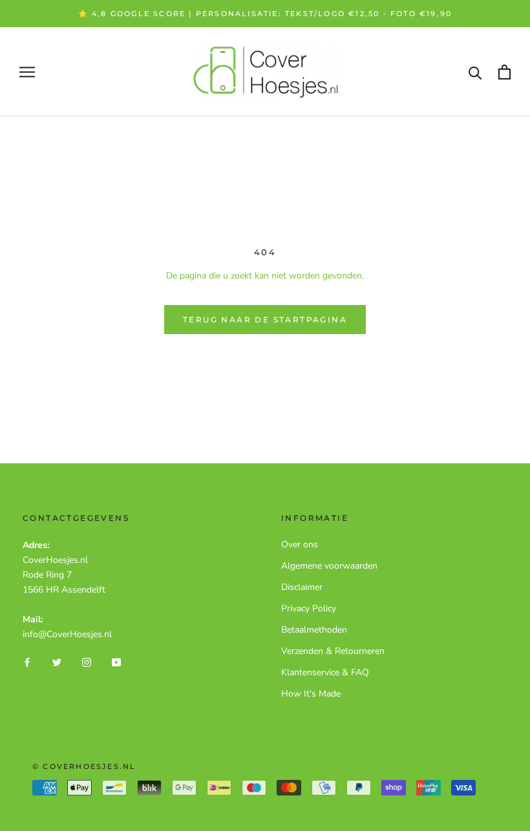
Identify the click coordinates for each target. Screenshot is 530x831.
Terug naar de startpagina (265, 319)
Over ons (299, 544)
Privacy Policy (308, 608)
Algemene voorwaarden (329, 566)
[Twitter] (56, 662)
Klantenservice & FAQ (325, 672)
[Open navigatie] (27, 72)
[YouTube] (116, 662)
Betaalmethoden (314, 630)
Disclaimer (302, 587)
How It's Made (311, 694)
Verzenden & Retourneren (333, 651)
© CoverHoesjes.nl (84, 766)
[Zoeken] (475, 72)
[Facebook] (27, 662)
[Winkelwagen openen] (504, 72)
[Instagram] (86, 662)
